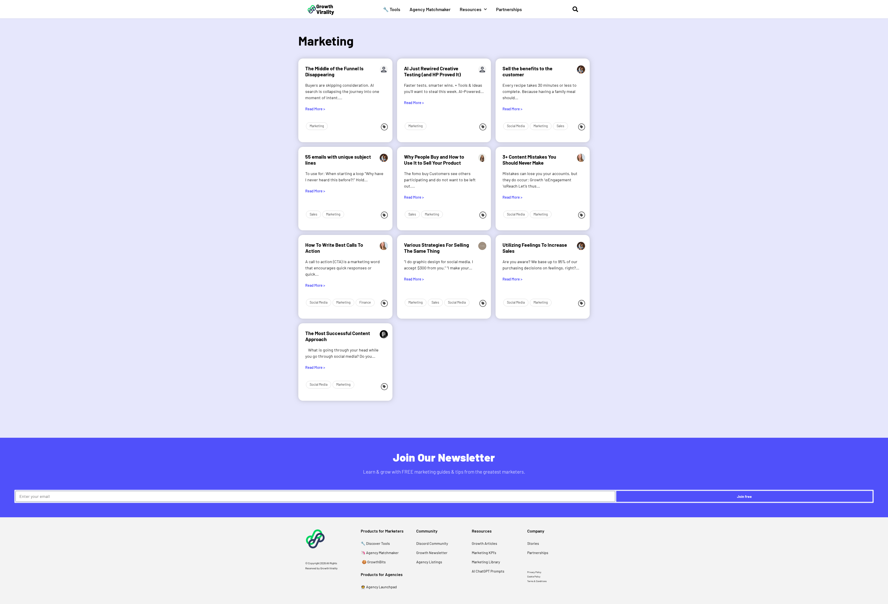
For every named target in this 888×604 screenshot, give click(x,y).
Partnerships (509, 9)
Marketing (317, 126)
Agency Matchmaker (430, 9)
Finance (365, 302)
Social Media (516, 126)
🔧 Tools (391, 9)
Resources (470, 9)
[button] (575, 9)
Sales (560, 126)
